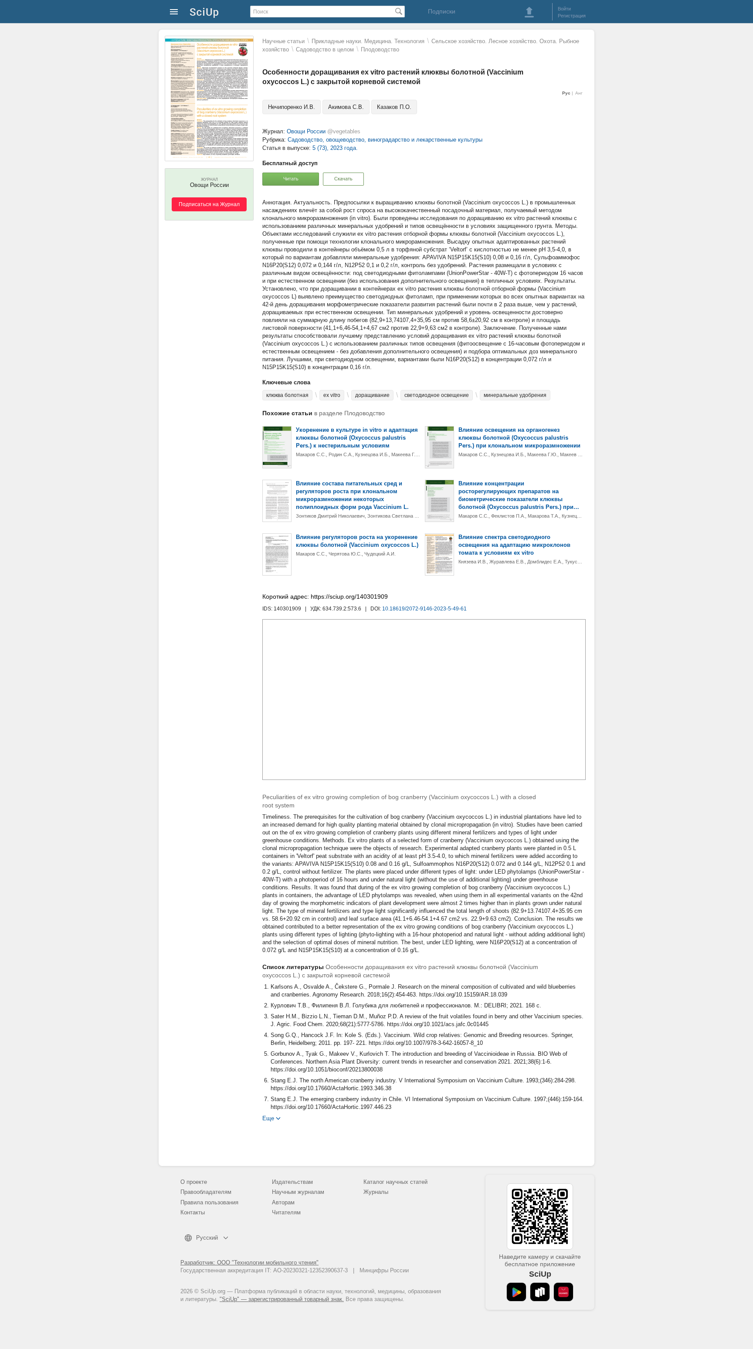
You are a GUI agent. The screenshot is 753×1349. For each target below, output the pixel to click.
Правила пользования (209, 1202)
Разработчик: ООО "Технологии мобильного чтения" (249, 1262)
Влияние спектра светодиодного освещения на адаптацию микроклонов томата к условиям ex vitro (514, 545)
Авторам (283, 1202)
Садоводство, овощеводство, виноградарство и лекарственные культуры (385, 139)
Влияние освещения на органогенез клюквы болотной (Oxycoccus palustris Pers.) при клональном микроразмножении (519, 438)
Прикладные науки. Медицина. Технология (368, 41)
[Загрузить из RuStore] (540, 1292)
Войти (564, 8)
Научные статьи (283, 41)
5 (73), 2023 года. (335, 148)
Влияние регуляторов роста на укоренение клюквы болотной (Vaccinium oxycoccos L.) (357, 541)
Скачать (343, 178)
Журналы (375, 1192)
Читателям (286, 1212)
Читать (290, 178)
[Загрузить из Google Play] (516, 1292)
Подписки (441, 11)
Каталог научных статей (395, 1182)
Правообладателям (205, 1192)
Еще (268, 1118)
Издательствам (292, 1182)
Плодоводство (380, 49)
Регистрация (572, 15)
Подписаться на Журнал (209, 204)
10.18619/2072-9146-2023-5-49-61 (424, 609)
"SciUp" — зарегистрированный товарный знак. (282, 1299)
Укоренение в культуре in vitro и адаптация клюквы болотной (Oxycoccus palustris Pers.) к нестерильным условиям (357, 438)
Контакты (192, 1212)
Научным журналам (298, 1192)
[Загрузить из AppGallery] (563, 1292)
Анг (579, 93)
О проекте (193, 1182)
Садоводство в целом (325, 49)
